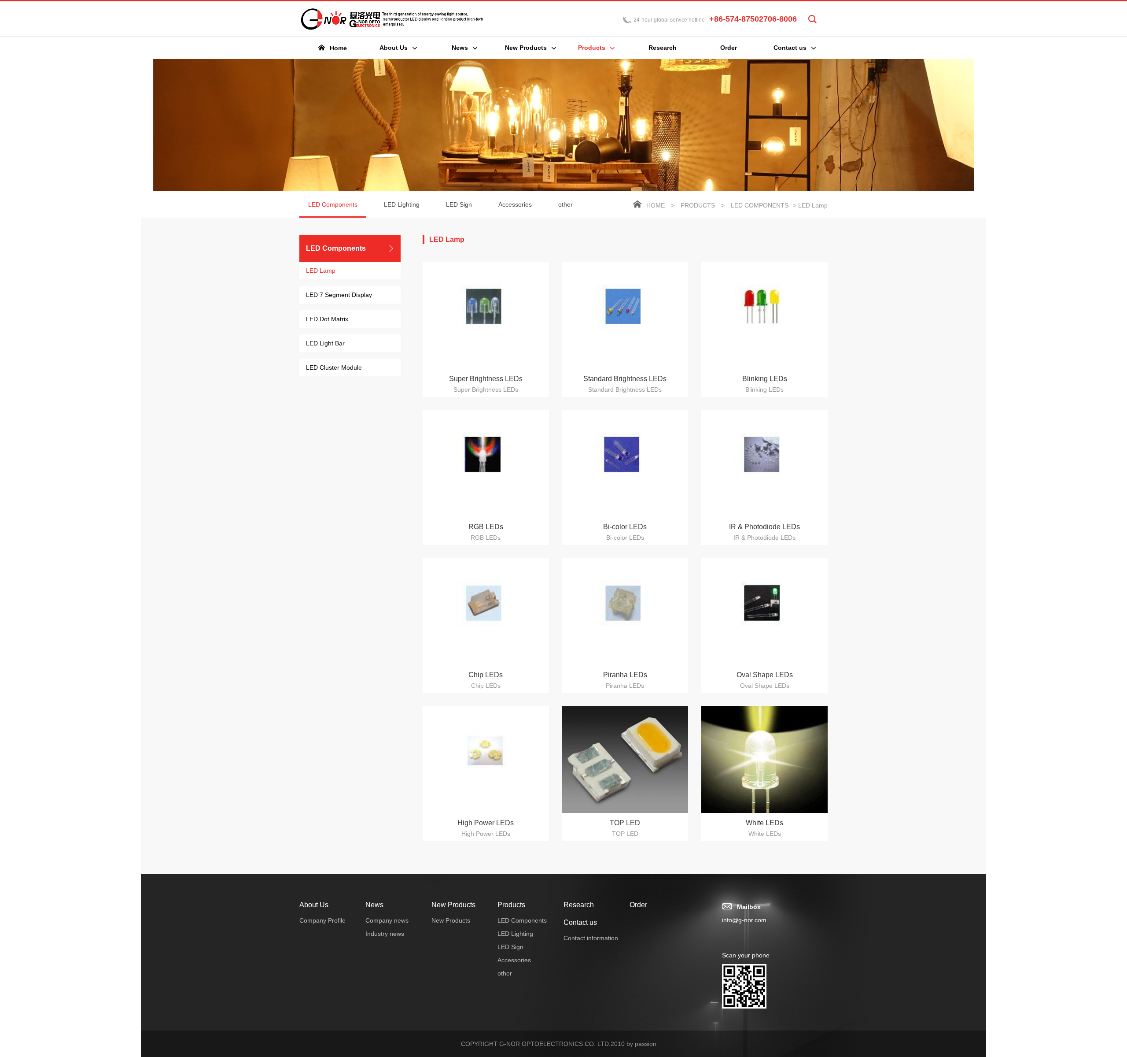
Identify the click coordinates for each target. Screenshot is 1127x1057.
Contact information (591, 938)
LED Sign (459, 204)
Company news (387, 920)
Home (655, 205)
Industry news (384, 933)
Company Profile (322, 920)
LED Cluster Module (334, 367)
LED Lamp (320, 270)
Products (698, 205)
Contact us (580, 922)
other (565, 204)
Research (579, 905)
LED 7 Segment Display (339, 294)
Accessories (515, 204)
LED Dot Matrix (327, 319)
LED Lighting (402, 204)
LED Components (332, 204)
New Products (453, 905)
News (374, 905)
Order (638, 905)
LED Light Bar (325, 343)
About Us (313, 905)
